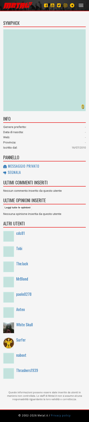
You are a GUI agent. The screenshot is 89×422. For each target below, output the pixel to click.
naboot (21, 355)
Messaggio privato (23, 166)
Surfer (21, 340)
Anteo (20, 309)
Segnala (14, 172)
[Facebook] (46, 5)
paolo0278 (24, 294)
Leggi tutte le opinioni (17, 207)
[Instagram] (72, 5)
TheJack (22, 263)
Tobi (19, 248)
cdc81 (20, 233)
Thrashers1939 (27, 370)
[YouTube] (52, 5)
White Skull (24, 324)
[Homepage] (18, 5)
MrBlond (22, 279)
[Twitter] (59, 5)
